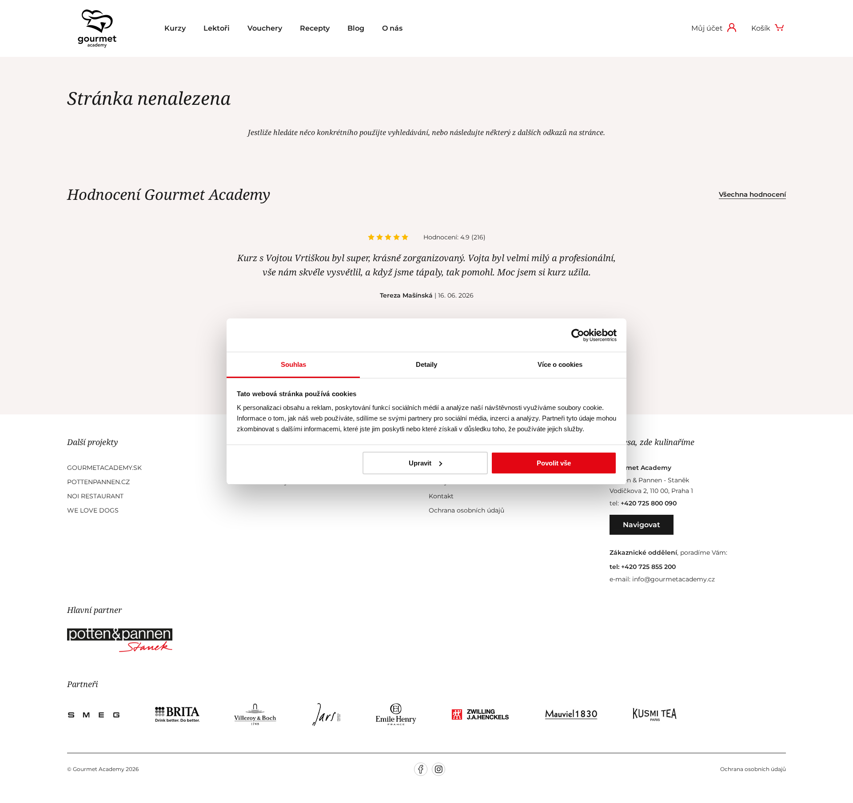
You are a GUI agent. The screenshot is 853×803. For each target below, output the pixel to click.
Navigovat (641, 525)
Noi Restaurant (95, 496)
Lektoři (216, 28)
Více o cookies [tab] (560, 364)
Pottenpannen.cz (98, 482)
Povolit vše (554, 463)
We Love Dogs (93, 510)
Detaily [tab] (426, 364)
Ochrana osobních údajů (466, 510)
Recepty (315, 28)
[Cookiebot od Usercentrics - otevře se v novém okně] (578, 335)
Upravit (420, 463)
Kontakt (441, 496)
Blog (355, 28)
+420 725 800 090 (649, 503)
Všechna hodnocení (752, 194)
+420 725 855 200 (648, 567)
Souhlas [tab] (293, 364)
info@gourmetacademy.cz (673, 579)
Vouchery (264, 28)
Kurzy (175, 28)
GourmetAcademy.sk (104, 468)
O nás (392, 28)
